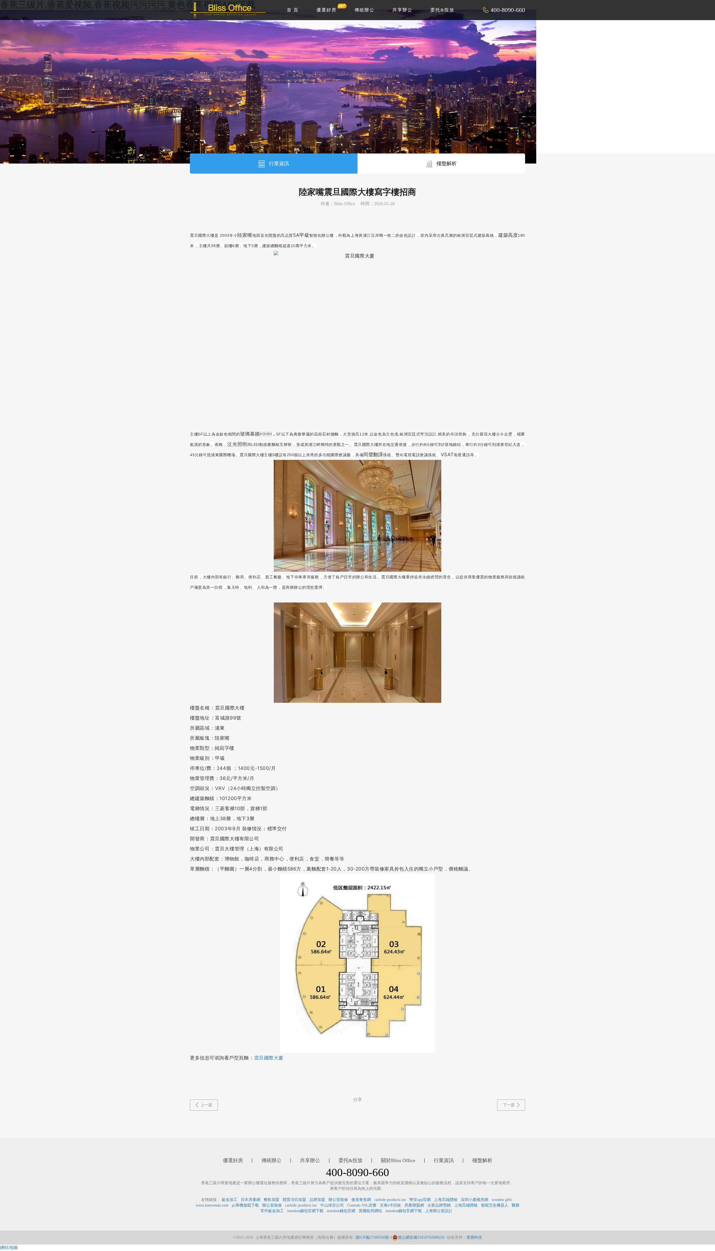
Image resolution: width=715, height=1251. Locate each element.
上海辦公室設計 (438, 1211)
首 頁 (293, 10)
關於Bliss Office (398, 1160)
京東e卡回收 (390, 1205)
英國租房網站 (370, 1211)
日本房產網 (250, 1200)
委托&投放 (442, 10)
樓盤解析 (446, 163)
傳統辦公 (364, 10)
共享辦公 (402, 10)
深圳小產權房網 (474, 1200)
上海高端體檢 (445, 1200)
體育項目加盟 (294, 1200)
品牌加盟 (317, 1200)
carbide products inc (390, 1200)
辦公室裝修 (338, 1200)
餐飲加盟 (271, 1200)
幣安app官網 (420, 1200)
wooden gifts (502, 1200)
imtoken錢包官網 (341, 1211)
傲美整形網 (361, 1200)
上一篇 (206, 1105)
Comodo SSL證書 (361, 1205)
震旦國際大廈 (268, 1058)
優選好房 (326, 10)
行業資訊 (278, 163)
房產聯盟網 (414, 1205)
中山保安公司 (332, 1205)
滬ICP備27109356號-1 (373, 1237)
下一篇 (509, 1105)
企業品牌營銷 (439, 1205)
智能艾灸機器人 (494, 1205)
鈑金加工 (229, 1200)
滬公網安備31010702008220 (421, 1237)
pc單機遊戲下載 (245, 1205)
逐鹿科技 (474, 1237)
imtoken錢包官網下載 (305, 1211)
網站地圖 (9, 1247)
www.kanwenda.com (212, 1205)
